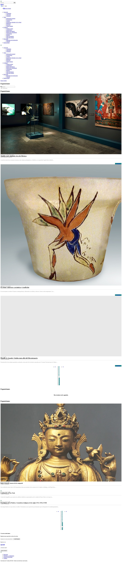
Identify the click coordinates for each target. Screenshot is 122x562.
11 (59, 379)
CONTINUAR (17, 539)
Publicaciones (6, 42)
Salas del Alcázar (10, 37)
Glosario (8, 41)
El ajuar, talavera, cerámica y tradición (15, 287)
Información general (10, 18)
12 (59, 380)
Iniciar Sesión (8, 8)
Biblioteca (8, 23)
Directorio (5, 554)
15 (59, 384)
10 (59, 378)
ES (2, 6)
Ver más (118, 163)
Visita (4, 17)
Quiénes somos (9, 28)
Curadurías (8, 13)
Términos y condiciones (8, 555)
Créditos (5, 558)
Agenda (8, 21)
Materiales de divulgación (12, 40)
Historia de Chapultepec (11, 32)
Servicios (8, 24)
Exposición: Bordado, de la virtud (13, 22)
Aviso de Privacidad (7, 557)
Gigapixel (8, 16)
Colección (5, 12)
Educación (5, 39)
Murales (8, 35)
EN (6, 6)
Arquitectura (9, 30)
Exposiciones (9, 19)
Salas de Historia (10, 36)
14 (59, 383)
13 (59, 382)
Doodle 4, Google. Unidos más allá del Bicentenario (19, 358)
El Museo (5, 27)
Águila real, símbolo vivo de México (14, 156)
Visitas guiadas (9, 26)
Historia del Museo (10, 31)
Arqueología (9, 33)
